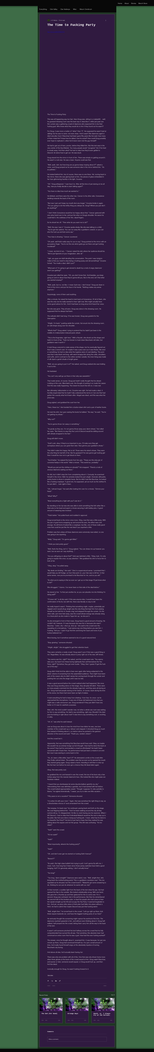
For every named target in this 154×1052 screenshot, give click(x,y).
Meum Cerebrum (86, 9)
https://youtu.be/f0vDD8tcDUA (56, 32)
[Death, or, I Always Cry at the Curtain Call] (103, 1004)
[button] (133, 3)
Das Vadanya (65, 9)
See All (113, 995)
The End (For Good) (49, 1013)
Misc (75, 9)
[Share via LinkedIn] (56, 981)
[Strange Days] (77, 1004)
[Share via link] (60, 981)
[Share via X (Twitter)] (52, 981)
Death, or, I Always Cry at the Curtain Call (102, 1014)
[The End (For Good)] (51, 1004)
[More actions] (106, 20)
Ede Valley (53, 9)
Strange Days (73, 1013)
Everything (43, 9)
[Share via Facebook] (48, 981)
